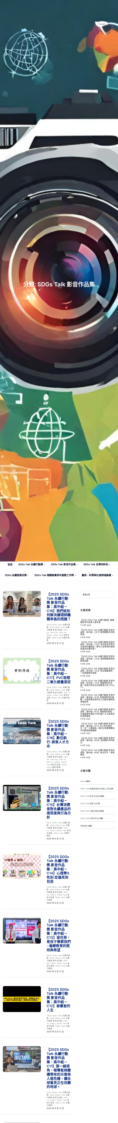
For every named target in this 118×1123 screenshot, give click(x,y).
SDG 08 (54, 632)
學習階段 (84, 826)
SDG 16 (62, 632)
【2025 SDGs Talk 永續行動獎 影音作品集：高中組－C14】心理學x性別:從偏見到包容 (58, 869)
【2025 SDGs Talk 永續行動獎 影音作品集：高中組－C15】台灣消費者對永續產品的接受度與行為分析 (59, 802)
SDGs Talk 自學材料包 (89, 818)
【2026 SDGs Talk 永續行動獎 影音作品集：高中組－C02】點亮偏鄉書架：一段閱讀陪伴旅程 (97, 670)
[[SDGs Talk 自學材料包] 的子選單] (109, 564)
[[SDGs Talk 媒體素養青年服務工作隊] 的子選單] (75, 575)
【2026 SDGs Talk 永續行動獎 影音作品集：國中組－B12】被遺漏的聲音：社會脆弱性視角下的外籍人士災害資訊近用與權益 (97, 712)
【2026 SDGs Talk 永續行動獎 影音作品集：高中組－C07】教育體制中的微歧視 (97, 632)
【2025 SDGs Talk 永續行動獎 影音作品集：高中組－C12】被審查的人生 (58, 1000)
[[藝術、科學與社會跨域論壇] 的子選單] (112, 575)
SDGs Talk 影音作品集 (89, 796)
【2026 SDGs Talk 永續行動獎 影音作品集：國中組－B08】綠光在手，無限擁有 (97, 752)
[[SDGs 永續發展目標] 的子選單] (28, 575)
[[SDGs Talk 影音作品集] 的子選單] (77, 564)
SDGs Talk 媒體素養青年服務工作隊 (95, 788)
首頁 (10, 564)
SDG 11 (66, 692)
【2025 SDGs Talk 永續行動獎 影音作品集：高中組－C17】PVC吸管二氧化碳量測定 (59, 671)
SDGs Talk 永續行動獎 (89, 811)
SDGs (49, 635)
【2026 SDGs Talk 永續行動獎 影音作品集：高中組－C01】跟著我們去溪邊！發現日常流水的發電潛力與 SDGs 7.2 (97, 684)
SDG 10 (62, 759)
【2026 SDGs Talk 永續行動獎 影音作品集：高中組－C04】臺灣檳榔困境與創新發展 (97, 658)
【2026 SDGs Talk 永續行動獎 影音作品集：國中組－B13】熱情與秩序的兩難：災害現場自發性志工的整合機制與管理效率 (97, 698)
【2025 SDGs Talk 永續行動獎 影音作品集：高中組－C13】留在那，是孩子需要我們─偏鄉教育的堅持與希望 (59, 935)
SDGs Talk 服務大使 (88, 803)
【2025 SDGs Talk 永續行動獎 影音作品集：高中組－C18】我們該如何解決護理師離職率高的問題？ (59, 606)
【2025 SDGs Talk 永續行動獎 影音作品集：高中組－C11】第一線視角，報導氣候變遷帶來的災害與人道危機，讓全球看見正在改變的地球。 (59, 1068)
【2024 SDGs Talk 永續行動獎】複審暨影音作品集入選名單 (97, 621)
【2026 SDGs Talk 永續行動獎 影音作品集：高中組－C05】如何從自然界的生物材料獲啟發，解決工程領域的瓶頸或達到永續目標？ (97, 645)
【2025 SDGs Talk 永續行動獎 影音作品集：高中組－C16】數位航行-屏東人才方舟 (58, 733)
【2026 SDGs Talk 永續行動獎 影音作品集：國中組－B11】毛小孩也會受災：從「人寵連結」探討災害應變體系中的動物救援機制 (97, 726)
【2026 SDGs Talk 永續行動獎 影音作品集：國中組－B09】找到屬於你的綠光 (97, 740)
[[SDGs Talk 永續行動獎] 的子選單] (44, 564)
